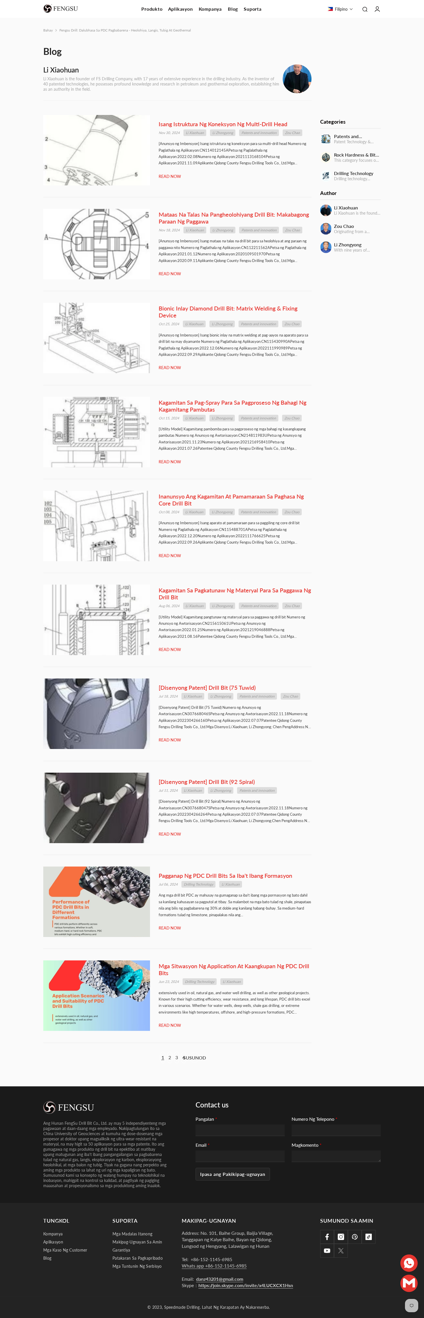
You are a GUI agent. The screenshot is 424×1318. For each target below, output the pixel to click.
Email (203, 1145)
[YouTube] (327, 1251)
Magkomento (307, 1145)
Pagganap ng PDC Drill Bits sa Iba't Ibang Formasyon (225, 875)
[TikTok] (369, 1237)
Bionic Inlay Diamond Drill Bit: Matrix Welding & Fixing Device (228, 312)
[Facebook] (327, 1237)
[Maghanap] (365, 8)
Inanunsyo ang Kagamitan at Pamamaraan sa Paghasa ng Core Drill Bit (231, 500)
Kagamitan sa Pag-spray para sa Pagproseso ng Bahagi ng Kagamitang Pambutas (232, 406)
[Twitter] (341, 1251)
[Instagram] (341, 1237)
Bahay (48, 30)
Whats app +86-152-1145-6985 (214, 1265)
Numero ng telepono (314, 1119)
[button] (340, 9)
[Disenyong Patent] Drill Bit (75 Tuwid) (207, 687)
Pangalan (206, 1119)
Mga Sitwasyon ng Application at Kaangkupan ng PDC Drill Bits (234, 969)
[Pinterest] (355, 1237)
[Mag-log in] (377, 8)
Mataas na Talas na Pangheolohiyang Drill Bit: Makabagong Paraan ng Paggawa (234, 218)
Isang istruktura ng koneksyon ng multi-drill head (223, 123)
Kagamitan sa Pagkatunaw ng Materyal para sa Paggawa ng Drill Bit (235, 594)
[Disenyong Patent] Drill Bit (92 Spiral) (207, 781)
